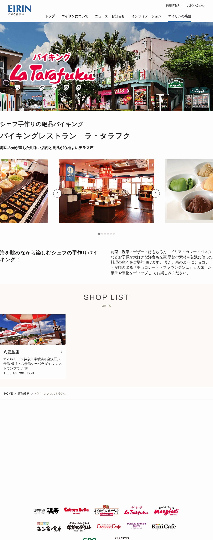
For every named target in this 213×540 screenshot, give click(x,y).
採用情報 (172, 5)
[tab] (99, 234)
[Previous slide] (57, 193)
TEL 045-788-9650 (18, 373)
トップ (50, 16)
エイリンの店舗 (179, 16)
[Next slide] (155, 193)
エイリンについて (75, 16)
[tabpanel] (106, 193)
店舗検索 (24, 393)
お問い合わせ (196, 5)
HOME (8, 393)
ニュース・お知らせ (110, 16)
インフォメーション (146, 16)
